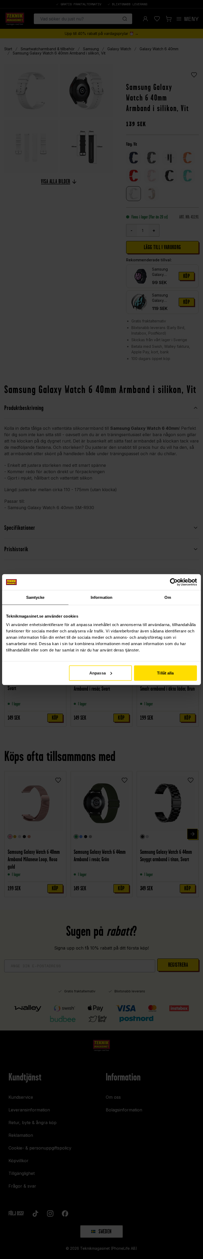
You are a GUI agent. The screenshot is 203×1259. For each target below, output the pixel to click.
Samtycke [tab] (35, 597)
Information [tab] (101, 597)
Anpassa (97, 672)
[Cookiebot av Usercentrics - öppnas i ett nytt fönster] (174, 582)
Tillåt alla (165, 672)
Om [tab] (167, 597)
